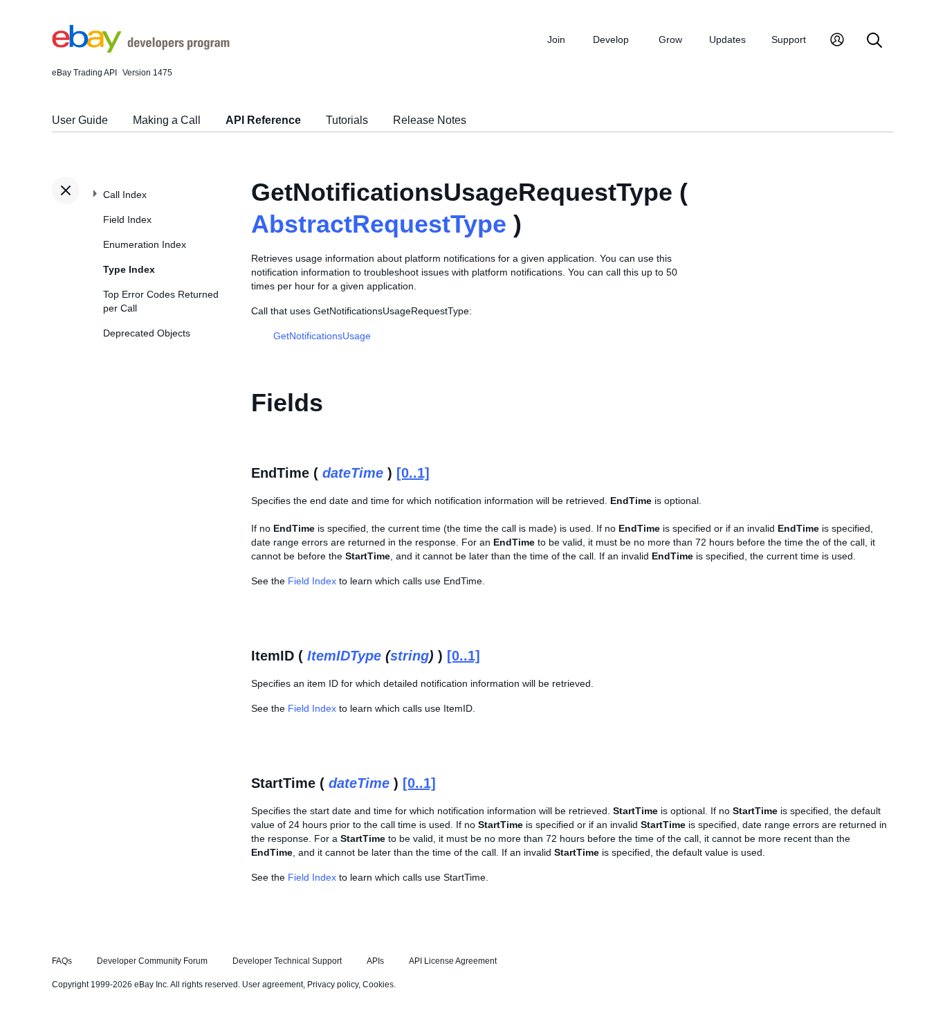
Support (788, 39)
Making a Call (167, 120)
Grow (670, 39)
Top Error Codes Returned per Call (161, 301)
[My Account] (837, 41)
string (409, 655)
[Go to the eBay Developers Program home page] (141, 49)
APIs (375, 961)
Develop (611, 39)
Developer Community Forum (152, 961)
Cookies (378, 984)
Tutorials (347, 120)
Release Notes (429, 120)
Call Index (125, 194)
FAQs (62, 961)
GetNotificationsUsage (322, 335)
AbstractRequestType (378, 224)
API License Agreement (453, 961)
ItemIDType (344, 655)
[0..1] (413, 472)
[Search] (874, 41)
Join (556, 39)
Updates (727, 39)
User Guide (80, 120)
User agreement (272, 984)
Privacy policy (332, 984)
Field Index (127, 219)
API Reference (263, 120)
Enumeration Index (144, 244)
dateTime (352, 472)
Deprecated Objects (146, 333)
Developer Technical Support (287, 961)
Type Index (129, 269)
